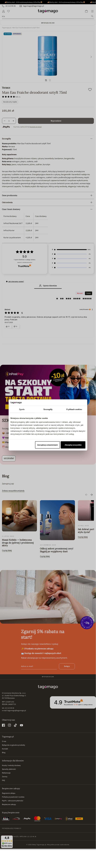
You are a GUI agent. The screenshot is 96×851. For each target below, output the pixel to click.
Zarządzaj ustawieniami (47, 445)
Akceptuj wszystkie (73, 445)
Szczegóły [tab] (48, 409)
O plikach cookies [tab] (74, 409)
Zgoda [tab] (22, 409)
